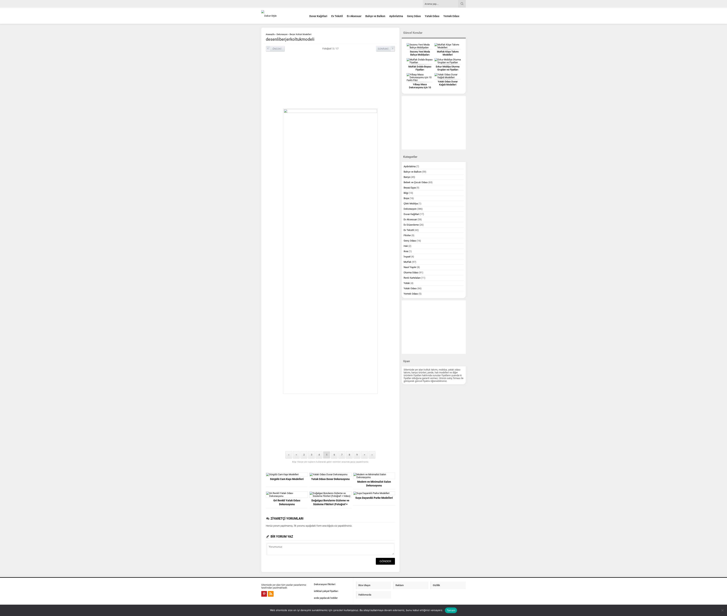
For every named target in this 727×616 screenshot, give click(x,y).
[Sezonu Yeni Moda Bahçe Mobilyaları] (420, 46)
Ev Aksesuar (354, 16)
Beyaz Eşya (410, 187)
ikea (406, 251)
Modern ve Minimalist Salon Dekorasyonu (374, 483)
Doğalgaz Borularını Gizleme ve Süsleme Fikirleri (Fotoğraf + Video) (330, 504)
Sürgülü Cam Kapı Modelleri (287, 479)
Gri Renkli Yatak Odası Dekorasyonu (286, 502)
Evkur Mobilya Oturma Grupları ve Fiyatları (447, 68)
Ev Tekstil (337, 16)
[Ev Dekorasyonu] (282, 16)
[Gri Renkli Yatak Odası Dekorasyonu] (286, 494)
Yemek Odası (451, 16)
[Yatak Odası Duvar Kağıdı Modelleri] (447, 76)
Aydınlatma (396, 16)
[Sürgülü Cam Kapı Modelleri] (286, 474)
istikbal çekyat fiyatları (326, 591)
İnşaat (407, 256)
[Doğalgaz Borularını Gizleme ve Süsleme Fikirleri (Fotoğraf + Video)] (330, 494)
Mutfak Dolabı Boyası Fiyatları (419, 68)
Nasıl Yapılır (410, 267)
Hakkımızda (364, 594)
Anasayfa (270, 34)
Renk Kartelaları (412, 277)
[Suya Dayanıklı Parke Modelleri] (374, 493)
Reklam (399, 585)
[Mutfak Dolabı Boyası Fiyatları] (420, 61)
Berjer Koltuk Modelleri (300, 34)
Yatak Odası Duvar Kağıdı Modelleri (448, 83)
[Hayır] (722, 610)
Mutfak (407, 261)
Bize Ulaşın (364, 585)
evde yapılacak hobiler (326, 597)
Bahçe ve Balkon (375, 16)
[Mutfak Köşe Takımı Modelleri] (447, 46)
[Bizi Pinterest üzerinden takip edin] (264, 594)
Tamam (451, 610)
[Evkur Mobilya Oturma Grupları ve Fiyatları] (447, 61)
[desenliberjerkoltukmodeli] (330, 251)
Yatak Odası (432, 16)
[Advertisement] (482, 93)
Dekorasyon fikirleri (324, 584)
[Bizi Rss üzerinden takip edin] (271, 594)
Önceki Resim (275, 49)
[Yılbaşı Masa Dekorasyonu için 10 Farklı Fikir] (420, 77)
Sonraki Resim (385, 49)
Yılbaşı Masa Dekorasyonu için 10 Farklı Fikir (420, 87)
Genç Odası (414, 16)
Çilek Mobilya (411, 203)
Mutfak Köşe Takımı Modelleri (448, 53)
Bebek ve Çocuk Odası (416, 182)
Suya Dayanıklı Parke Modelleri (374, 497)
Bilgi (406, 193)
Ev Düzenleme (411, 224)
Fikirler (407, 235)
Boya (406, 198)
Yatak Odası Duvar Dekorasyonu (330, 479)
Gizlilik (436, 585)
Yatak (407, 283)
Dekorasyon (282, 34)
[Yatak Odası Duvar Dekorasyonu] (330, 474)
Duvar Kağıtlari (318, 16)
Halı (406, 246)
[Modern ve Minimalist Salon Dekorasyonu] (374, 476)
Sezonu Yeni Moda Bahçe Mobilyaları (420, 53)
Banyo (407, 177)
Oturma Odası (411, 272)
